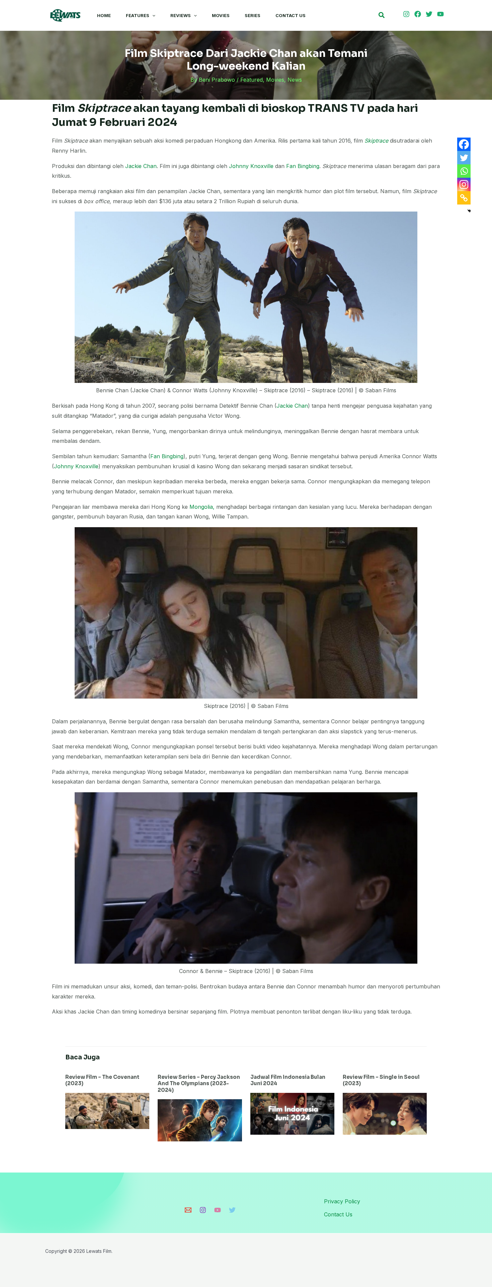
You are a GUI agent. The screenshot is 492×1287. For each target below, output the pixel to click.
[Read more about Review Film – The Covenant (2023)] (107, 1110)
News (295, 79)
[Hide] (469, 211)
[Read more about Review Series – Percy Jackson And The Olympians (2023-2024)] (200, 1119)
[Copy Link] (464, 198)
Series (252, 15)
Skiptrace (376, 140)
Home (104, 15)
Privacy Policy (342, 1201)
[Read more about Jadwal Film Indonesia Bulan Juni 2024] (292, 1113)
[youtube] (441, 14)
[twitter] (430, 14)
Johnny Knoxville (251, 166)
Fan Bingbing (302, 166)
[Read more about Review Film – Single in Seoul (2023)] (385, 1113)
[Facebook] (464, 144)
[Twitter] (464, 157)
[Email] (188, 1210)
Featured (251, 79)
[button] (152, 15)
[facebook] (418, 14)
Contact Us (290, 15)
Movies (221, 15)
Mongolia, (201, 506)
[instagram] (407, 14)
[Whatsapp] (464, 171)
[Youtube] (217, 1210)
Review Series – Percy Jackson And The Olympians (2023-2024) (199, 1083)
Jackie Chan (141, 166)
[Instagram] (464, 184)
